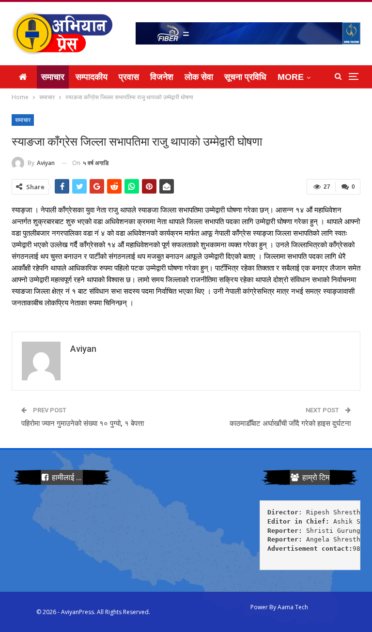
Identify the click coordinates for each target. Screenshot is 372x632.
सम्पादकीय (92, 77)
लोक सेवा (199, 77)
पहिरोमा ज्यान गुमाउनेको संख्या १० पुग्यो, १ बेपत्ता (82, 423)
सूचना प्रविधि (245, 77)
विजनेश (161, 77)
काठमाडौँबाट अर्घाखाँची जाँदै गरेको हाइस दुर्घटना (290, 423)
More (291, 77)
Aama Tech (293, 607)
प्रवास (129, 77)
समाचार (52, 77)
